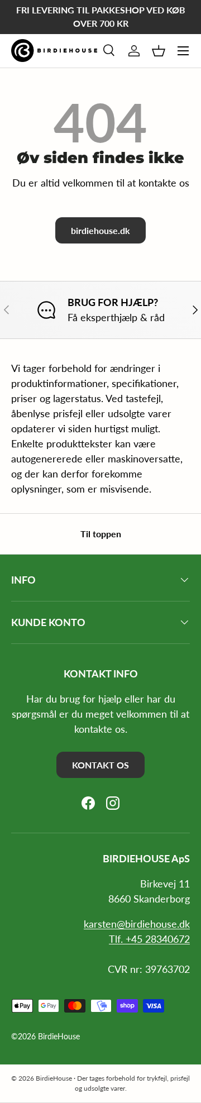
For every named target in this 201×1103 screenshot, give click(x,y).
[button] (158, 51)
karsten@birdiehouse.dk (137, 924)
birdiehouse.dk (100, 230)
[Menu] (183, 51)
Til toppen (100, 533)
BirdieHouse (59, 1036)
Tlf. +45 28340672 (149, 939)
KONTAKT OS (100, 765)
